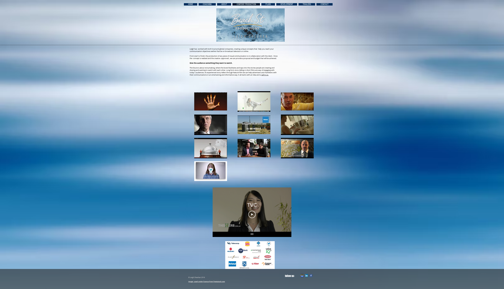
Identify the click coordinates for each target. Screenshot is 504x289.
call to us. (265, 75)
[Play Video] (252, 214)
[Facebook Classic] (311, 275)
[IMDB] (302, 275)
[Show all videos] (252, 234)
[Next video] (285, 209)
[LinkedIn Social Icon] (306, 275)
